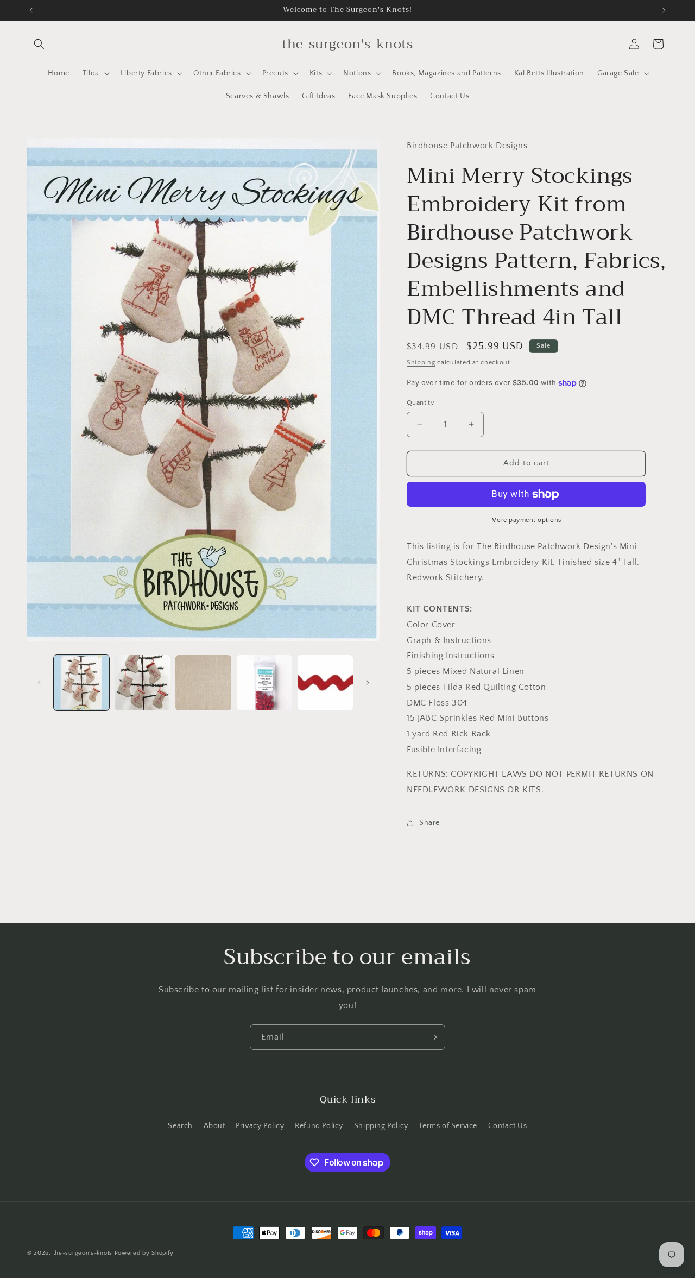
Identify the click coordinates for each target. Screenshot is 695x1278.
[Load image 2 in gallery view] (142, 682)
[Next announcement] (664, 10)
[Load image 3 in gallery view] (203, 682)
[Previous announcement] (31, 10)
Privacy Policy (260, 1126)
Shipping (421, 362)
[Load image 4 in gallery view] (264, 682)
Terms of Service (448, 1126)
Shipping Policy (381, 1126)
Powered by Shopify (144, 1253)
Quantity (420, 402)
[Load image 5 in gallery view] (325, 682)
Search (180, 1126)
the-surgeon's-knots (82, 1253)
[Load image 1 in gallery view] (81, 682)
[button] (39, 44)
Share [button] (429, 823)
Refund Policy (319, 1126)
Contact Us (507, 1126)
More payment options (526, 520)
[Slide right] (368, 683)
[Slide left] (39, 683)
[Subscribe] (433, 1037)
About (214, 1126)
